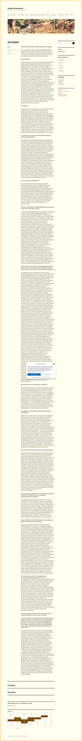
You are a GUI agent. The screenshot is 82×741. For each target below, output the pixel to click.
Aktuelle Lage (21, 14)
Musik (71, 14)
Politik (47, 14)
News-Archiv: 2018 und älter (64, 91)
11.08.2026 (60, 67)
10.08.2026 (60, 70)
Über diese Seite (11, 14)
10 (10, 720)
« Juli (17, 728)
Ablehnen (48, 374)
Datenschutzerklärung (42, 377)
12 (24, 720)
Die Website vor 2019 (11, 705)
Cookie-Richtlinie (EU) (63, 95)
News (26, 14)
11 (17, 720)
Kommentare (61, 80)
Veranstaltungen (62, 84)
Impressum (48, 377)
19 (24, 722)
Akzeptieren (34, 374)
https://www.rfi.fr (48, 132)
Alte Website (61, 90)
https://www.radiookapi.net (41, 446)
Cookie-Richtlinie (35, 377)
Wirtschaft (61, 14)
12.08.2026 (60, 62)
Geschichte (53, 14)
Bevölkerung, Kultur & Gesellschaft (37, 14)
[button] (54, 364)
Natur (66, 14)
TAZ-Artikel (61, 83)
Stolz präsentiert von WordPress (21, 736)
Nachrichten (61, 82)
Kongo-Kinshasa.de (15, 8)
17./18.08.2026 (61, 59)
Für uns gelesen (61, 79)
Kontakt (60, 92)
